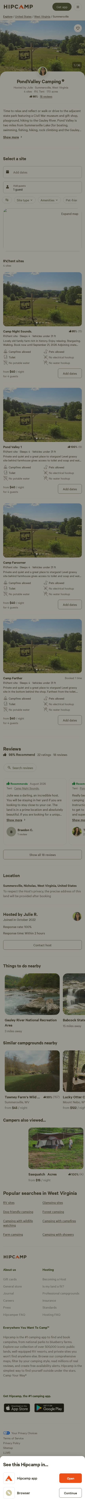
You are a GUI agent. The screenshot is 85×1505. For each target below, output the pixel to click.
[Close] (42, 752)
